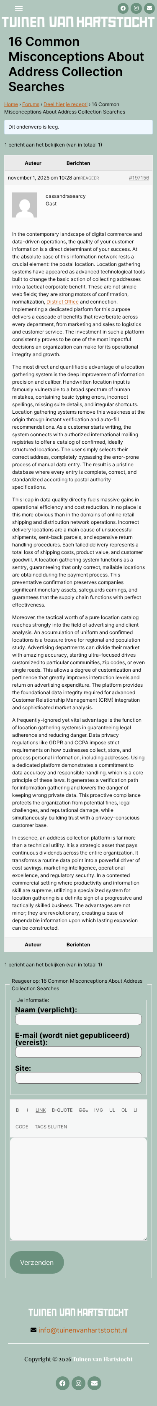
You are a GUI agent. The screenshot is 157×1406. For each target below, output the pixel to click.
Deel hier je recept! (66, 104)
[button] (19, 8)
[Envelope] (149, 8)
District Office (62, 301)
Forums (30, 104)
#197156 (139, 177)
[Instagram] (136, 8)
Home (11, 104)
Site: (23, 1068)
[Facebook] (123, 8)
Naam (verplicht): (46, 1010)
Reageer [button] (89, 177)
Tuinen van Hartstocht (102, 1359)
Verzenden (37, 1262)
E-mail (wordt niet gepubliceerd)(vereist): (72, 1039)
